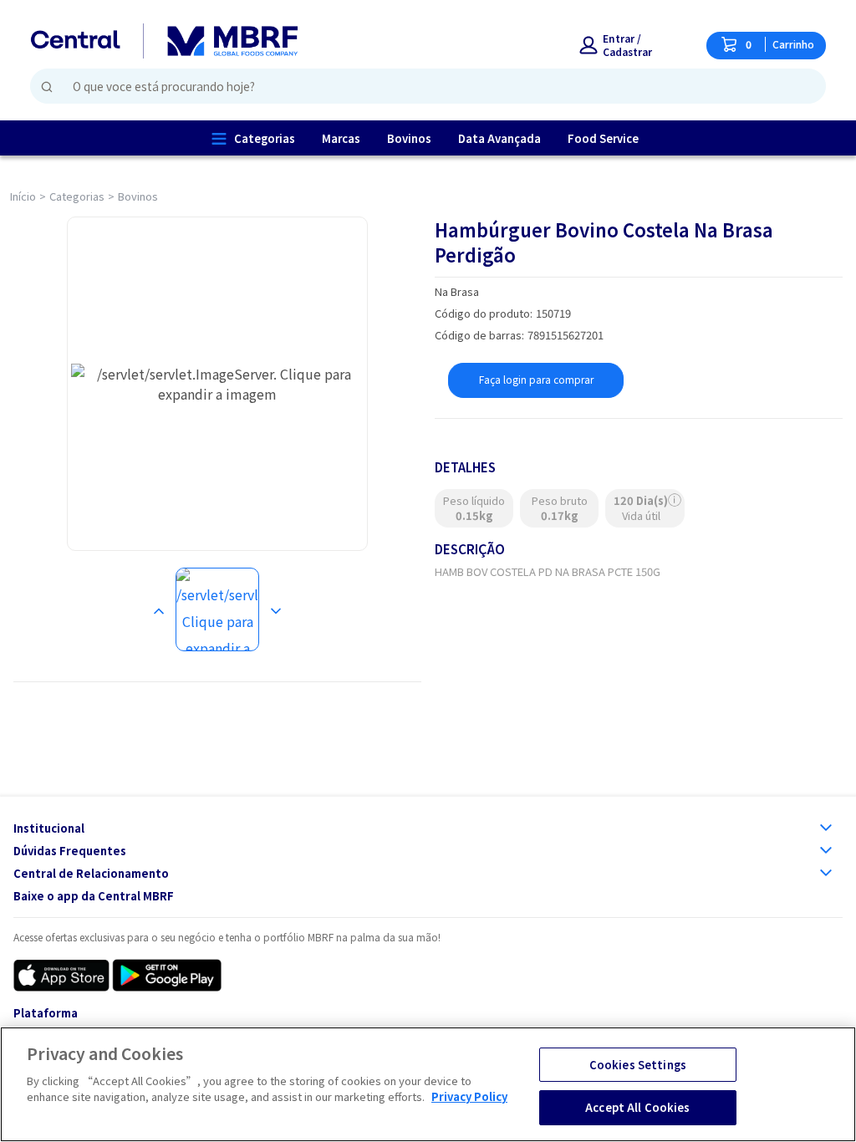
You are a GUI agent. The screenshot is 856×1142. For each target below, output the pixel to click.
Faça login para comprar (536, 379)
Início (23, 196)
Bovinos (138, 196)
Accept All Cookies (637, 1107)
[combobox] (421, 86)
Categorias (76, 196)
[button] (626, 45)
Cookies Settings (637, 1065)
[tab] (217, 609)
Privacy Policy (469, 1096)
